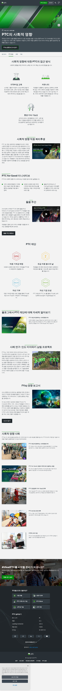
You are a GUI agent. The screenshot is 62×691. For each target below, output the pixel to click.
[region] (15, 677)
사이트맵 (38, 660)
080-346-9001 (33, 647)
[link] (8, 233)
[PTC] (31, 654)
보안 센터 (21, 660)
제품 (13, 621)
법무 (16, 660)
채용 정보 (14, 627)
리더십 (14, 630)
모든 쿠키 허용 (14, 677)
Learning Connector (17, 624)
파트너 (41, 624)
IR (39, 618)
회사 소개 (6, 30)
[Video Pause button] (59, 25)
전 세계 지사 (42, 630)
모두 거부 (15, 681)
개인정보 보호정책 (30, 660)
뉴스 (40, 621)
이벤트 (41, 627)
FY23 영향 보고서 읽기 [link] (10, 47)
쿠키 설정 (44, 660)
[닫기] (28, 665)
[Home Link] (2, 30)
